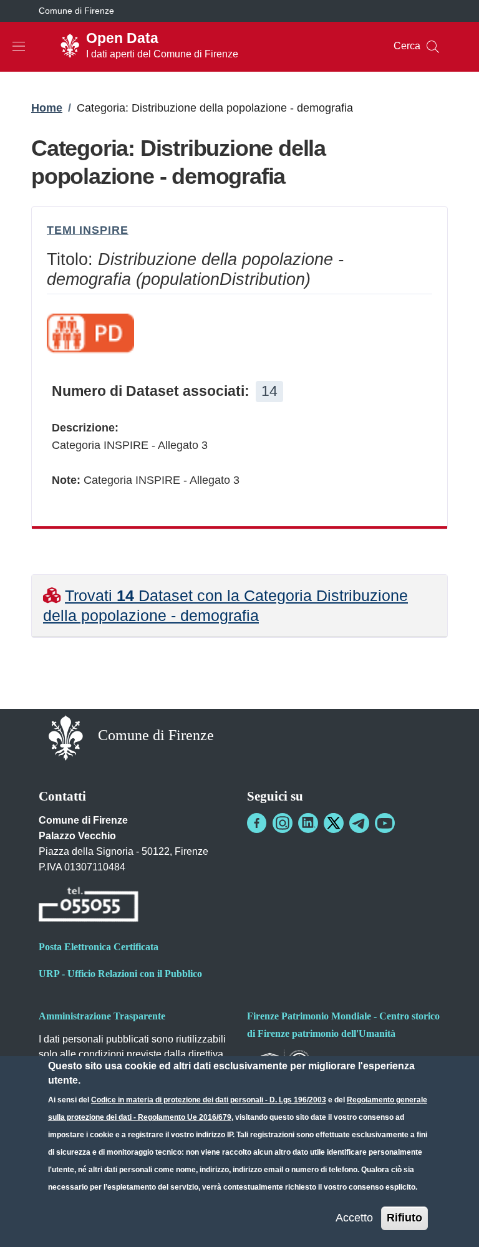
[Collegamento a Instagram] (283, 823)
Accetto (354, 1217)
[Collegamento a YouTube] (385, 823)
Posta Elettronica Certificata (98, 946)
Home (46, 108)
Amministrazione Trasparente (102, 1016)
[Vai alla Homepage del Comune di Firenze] (66, 736)
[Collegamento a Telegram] (359, 823)
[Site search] (432, 46)
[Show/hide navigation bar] (18, 46)
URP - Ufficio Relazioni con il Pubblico (120, 973)
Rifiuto (404, 1217)
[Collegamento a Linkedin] (308, 823)
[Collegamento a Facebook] (257, 823)
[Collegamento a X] (334, 823)
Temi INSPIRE (87, 230)
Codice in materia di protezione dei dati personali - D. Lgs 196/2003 (208, 1099)
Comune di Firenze (76, 11)
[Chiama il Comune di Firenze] (88, 906)
